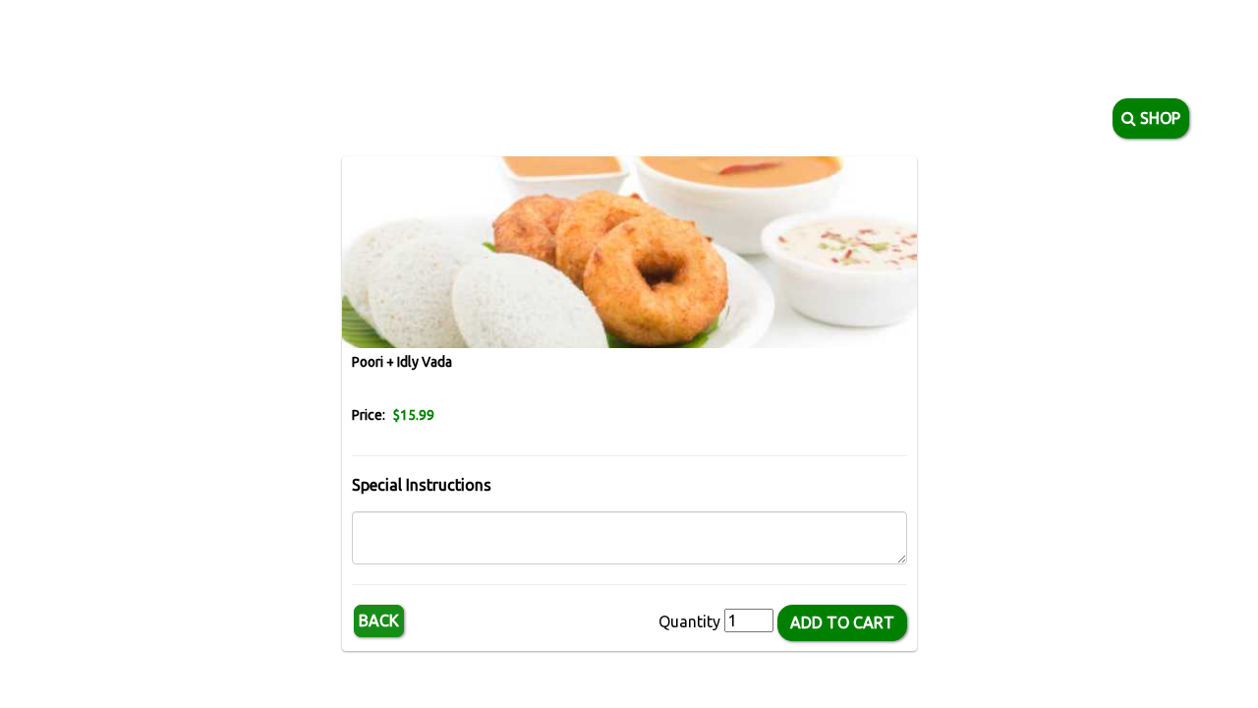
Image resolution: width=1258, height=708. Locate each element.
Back (379, 620)
